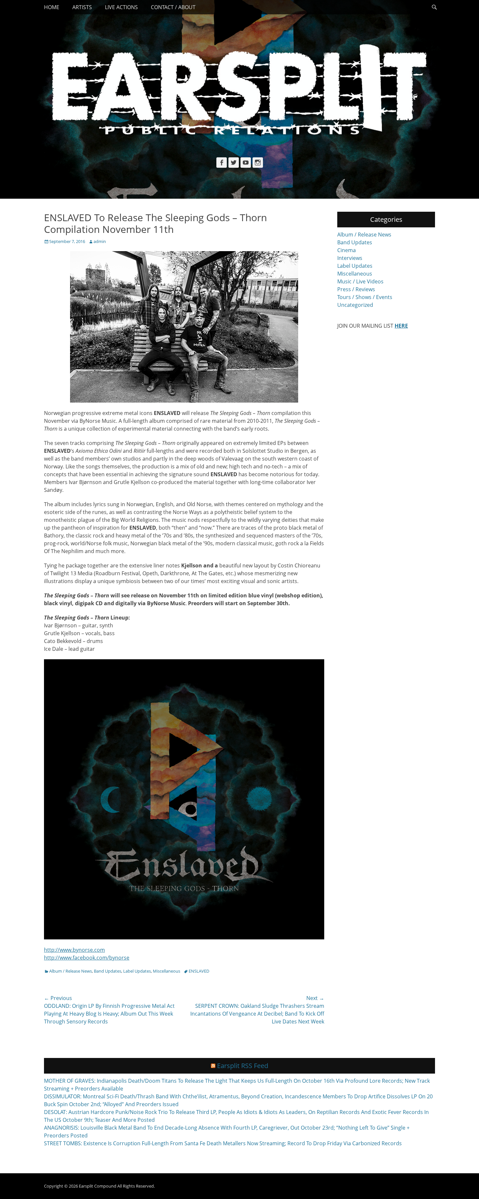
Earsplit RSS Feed (242, 1065)
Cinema (346, 250)
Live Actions (121, 7)
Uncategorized (355, 304)
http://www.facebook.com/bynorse (86, 957)
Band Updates (107, 971)
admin (100, 241)
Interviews (349, 258)
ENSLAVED (199, 971)
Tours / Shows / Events (364, 297)
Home (51, 7)
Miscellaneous (166, 971)
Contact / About (173, 7)
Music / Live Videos (360, 281)
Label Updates (137, 971)
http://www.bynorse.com (74, 949)
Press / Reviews (356, 289)
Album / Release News (70, 971)
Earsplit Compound (97, 1186)
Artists (82, 7)
